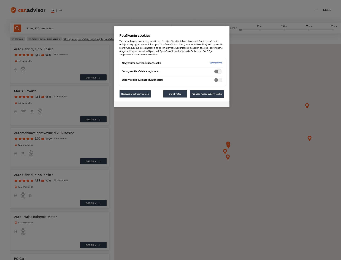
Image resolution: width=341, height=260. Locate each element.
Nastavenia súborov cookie (135, 94)
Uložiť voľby (175, 94)
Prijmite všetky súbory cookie (207, 94)
